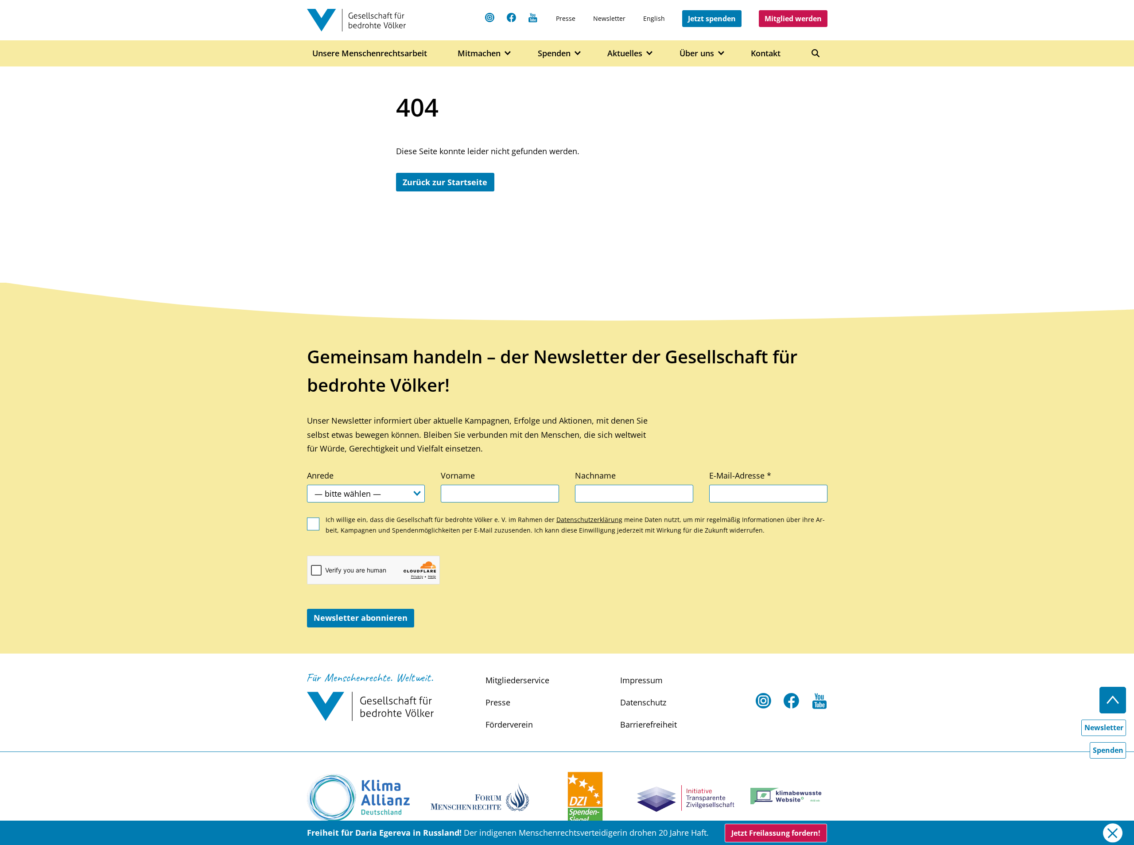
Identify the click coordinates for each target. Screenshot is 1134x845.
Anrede (320, 475)
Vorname (458, 475)
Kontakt (766, 52)
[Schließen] (1112, 832)
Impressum (641, 680)
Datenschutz (643, 702)
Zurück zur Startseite (445, 182)
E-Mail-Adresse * (740, 475)
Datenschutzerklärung (589, 519)
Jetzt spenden (712, 18)
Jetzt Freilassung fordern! (775, 833)
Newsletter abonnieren (361, 617)
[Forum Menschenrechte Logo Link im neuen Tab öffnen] (480, 796)
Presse (565, 18)
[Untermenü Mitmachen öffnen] (508, 53)
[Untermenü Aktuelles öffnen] (649, 53)
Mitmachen (479, 52)
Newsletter (609, 18)
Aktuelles (624, 52)
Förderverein (509, 724)
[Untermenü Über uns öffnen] (721, 53)
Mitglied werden (793, 18)
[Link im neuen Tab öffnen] (358, 798)
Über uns (697, 52)
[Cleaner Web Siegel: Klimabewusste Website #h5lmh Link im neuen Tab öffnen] (788, 796)
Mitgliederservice (517, 680)
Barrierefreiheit (648, 724)
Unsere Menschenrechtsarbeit (369, 52)
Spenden (554, 52)
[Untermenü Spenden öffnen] (578, 53)
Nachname (595, 475)
